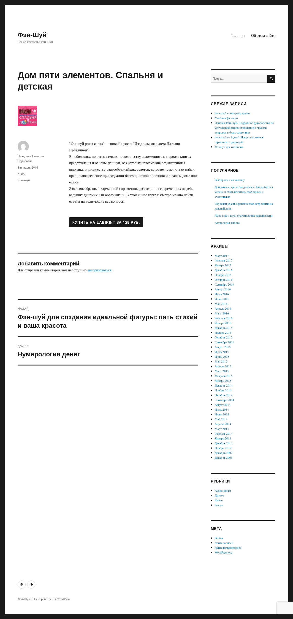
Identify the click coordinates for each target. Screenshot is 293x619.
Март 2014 (222, 429)
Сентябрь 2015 (224, 342)
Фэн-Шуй (32, 34)
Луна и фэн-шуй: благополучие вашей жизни (243, 215)
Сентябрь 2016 (224, 284)
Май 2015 (221, 361)
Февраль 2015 (224, 376)
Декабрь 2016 (224, 270)
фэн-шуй (24, 180)
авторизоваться (99, 269)
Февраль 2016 (224, 318)
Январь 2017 (223, 265)
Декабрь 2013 (224, 443)
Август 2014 (223, 405)
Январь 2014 (223, 438)
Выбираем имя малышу (230, 180)
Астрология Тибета (227, 223)
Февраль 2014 (224, 433)
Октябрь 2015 (224, 337)
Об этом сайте (263, 35)
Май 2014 (221, 419)
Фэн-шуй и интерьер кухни (232, 113)
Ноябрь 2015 (223, 332)
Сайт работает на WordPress (52, 599)
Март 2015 (222, 371)
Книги (21, 174)
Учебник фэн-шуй (226, 118)
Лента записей (224, 543)
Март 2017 (222, 256)
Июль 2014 (222, 409)
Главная (238, 35)
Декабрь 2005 (224, 457)
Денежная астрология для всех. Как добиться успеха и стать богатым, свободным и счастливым (244, 192)
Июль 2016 (222, 294)
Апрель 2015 (223, 366)
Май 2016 (221, 304)
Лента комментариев (228, 547)
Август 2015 (223, 347)
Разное (219, 505)
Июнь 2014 (222, 414)
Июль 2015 (222, 352)
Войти (219, 538)
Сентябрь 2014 (224, 400)
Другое (219, 495)
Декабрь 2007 (224, 453)
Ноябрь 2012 (223, 448)
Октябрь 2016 (224, 280)
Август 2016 (223, 289)
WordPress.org (223, 552)
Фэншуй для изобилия (229, 147)
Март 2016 (222, 313)
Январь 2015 (223, 381)
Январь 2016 (223, 323)
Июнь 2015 (222, 356)
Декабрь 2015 (224, 328)
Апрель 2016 (223, 308)
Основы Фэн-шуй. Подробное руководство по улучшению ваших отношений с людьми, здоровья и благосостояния (244, 127)
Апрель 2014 (223, 424)
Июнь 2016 (222, 299)
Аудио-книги (223, 490)
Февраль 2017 (224, 260)
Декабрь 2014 (224, 385)
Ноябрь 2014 (223, 390)
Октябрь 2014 (224, 395)
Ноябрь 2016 (223, 275)
